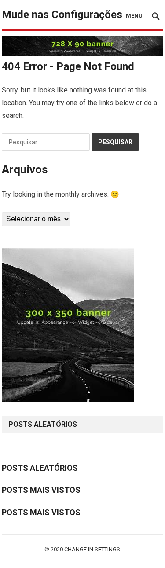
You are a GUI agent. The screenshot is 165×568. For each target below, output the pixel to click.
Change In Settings (92, 549)
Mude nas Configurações (62, 14)
